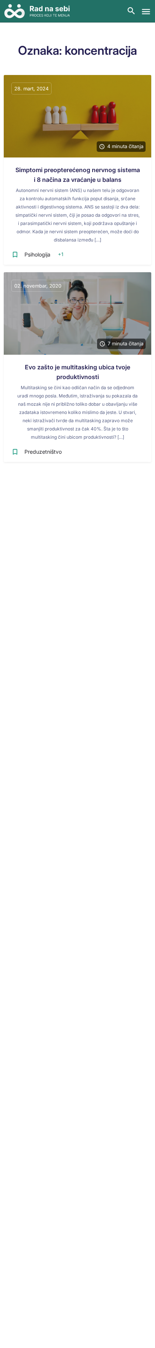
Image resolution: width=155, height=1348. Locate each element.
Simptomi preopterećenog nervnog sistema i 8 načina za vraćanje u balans (77, 174)
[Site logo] (40, 11)
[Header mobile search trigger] (131, 11)
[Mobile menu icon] (146, 11)
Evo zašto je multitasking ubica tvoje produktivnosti (77, 372)
